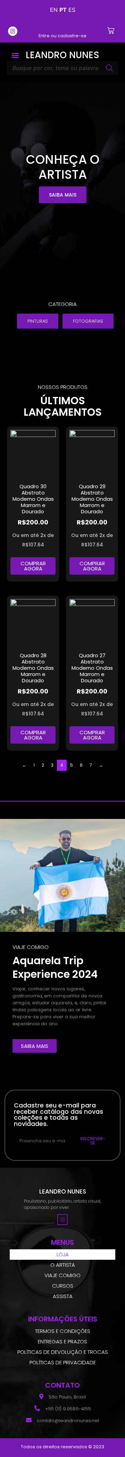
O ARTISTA (62, 1264)
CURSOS (62, 1285)
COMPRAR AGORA (33, 566)
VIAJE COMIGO (62, 1275)
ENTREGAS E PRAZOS (62, 1341)
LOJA (63, 1254)
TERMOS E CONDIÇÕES (62, 1331)
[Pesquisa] (109, 68)
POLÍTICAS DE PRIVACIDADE (63, 1362)
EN (54, 9)
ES (71, 9)
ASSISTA (63, 1296)
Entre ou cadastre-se (62, 36)
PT (63, 9)
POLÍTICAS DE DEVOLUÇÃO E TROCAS (62, 1352)
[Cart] (111, 30)
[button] (15, 55)
